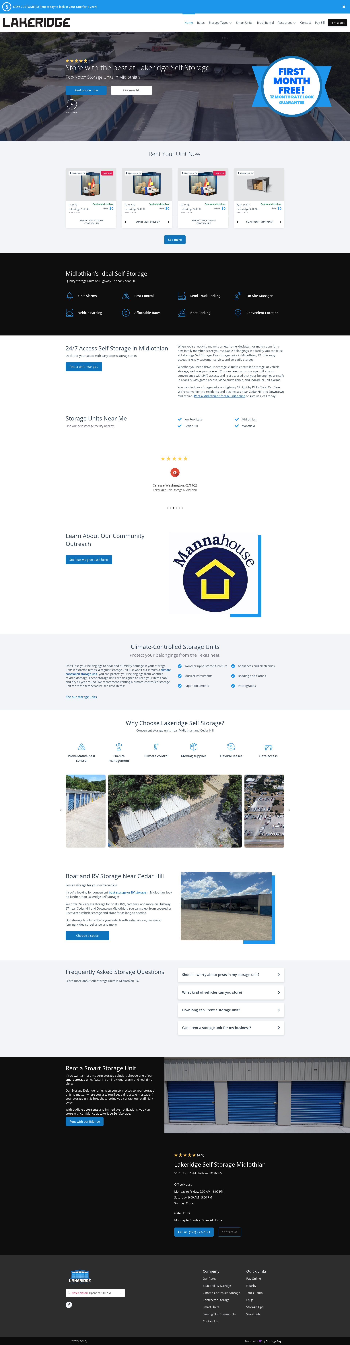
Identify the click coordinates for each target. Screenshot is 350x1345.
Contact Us (210, 1321)
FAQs (249, 1300)
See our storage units (81, 697)
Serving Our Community (219, 1314)
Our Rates (209, 1279)
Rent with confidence (84, 1122)
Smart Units (211, 1307)
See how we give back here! (88, 560)
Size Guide (253, 1314)
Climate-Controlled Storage (221, 1293)
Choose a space (87, 936)
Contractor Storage (216, 1300)
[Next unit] (168, 222)
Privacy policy (78, 1341)
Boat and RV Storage (217, 1286)
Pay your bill (131, 90)
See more (175, 240)
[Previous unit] (125, 222)
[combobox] (95, 1293)
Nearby (251, 1286)
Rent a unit (337, 22)
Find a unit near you (83, 367)
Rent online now (86, 90)
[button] (111, 90)
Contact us (229, 1232)
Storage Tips (254, 1307)
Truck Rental (254, 1293)
